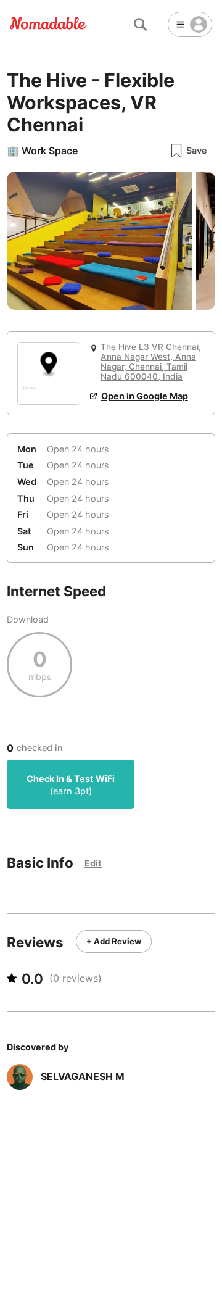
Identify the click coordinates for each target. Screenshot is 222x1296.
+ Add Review (113, 941)
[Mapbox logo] (29, 393)
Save (196, 150)
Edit (93, 863)
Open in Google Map (144, 396)
